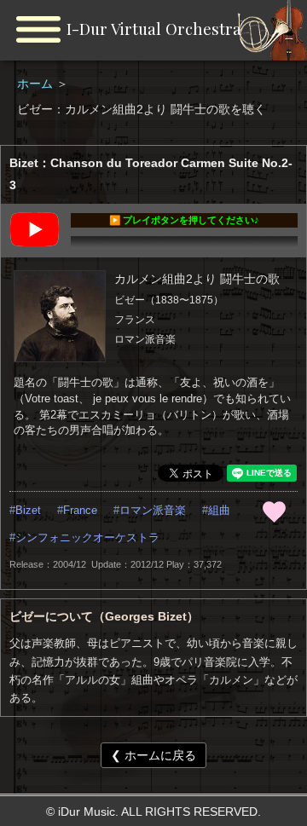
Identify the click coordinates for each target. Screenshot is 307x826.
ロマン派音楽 (152, 511)
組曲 (219, 511)
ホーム (36, 84)
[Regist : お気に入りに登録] (273, 512)
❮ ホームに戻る (153, 755)
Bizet (28, 511)
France (80, 511)
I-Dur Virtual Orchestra (154, 28)
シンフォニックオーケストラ (87, 538)
